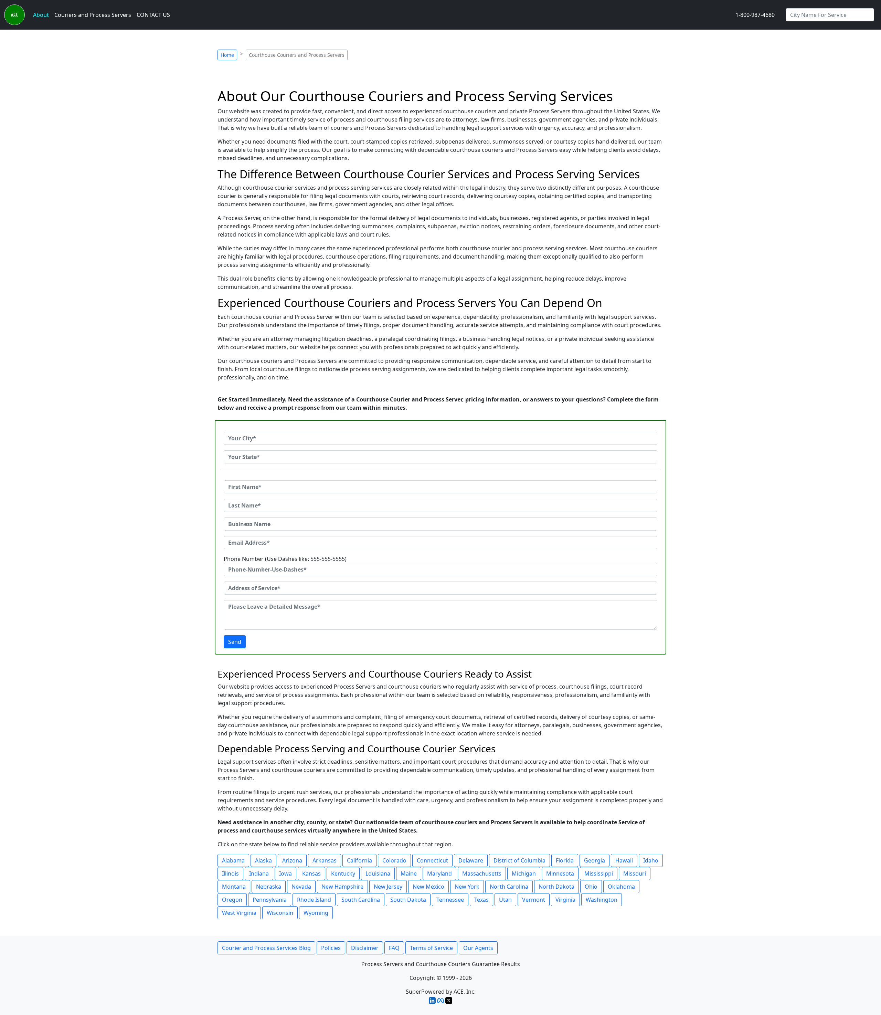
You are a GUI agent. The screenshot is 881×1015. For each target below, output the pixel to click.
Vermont (533, 899)
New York (467, 886)
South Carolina (360, 899)
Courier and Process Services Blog (266, 948)
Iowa (285, 873)
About (41, 15)
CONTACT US (153, 15)
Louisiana (377, 873)
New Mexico (428, 886)
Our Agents (478, 948)
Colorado (394, 860)
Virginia (565, 899)
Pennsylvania (270, 899)
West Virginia (239, 913)
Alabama (233, 860)
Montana (234, 886)
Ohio (591, 886)
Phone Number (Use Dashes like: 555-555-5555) (285, 559)
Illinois (230, 873)
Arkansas (324, 860)
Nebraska (268, 886)
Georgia (594, 860)
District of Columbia (519, 860)
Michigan (524, 873)
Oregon (232, 899)
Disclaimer (365, 948)
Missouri (634, 873)
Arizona (292, 860)
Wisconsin (280, 913)
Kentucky (343, 873)
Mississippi (598, 873)
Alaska (263, 860)
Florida (565, 860)
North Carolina (509, 886)
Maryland (439, 873)
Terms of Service (431, 948)
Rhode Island (314, 899)
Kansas (311, 873)
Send (234, 642)
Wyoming (316, 913)
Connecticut (432, 860)
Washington (601, 899)
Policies (331, 948)
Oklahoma (621, 886)
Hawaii (624, 860)
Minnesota (560, 873)
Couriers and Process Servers (92, 15)
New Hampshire (342, 886)
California (359, 860)
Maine (409, 873)
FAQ (394, 948)
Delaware (470, 860)
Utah (505, 899)
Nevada (301, 886)
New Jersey (388, 886)
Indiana (259, 873)
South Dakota (408, 899)
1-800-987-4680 (755, 15)
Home (227, 55)
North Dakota (556, 886)
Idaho (650, 860)
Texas (481, 899)
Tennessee (450, 899)
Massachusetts (481, 873)
